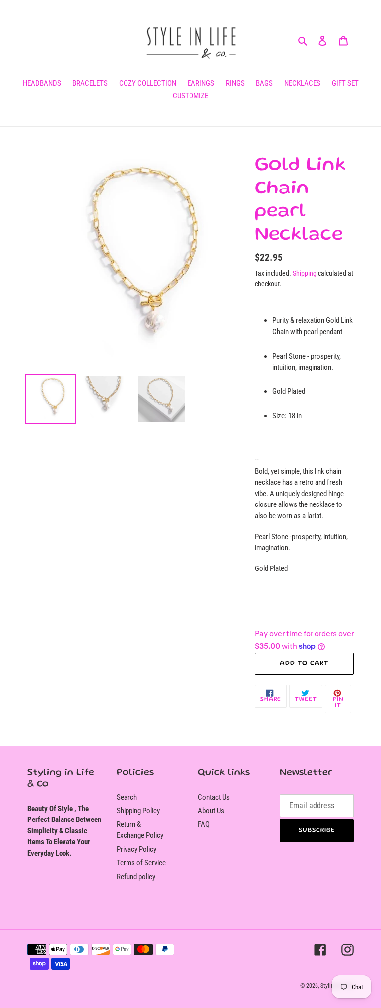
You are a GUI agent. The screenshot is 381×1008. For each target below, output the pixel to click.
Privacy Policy (136, 849)
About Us (211, 810)
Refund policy (136, 876)
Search (127, 797)
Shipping (305, 273)
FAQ (204, 824)
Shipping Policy (138, 810)
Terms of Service (141, 862)
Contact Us (214, 797)
